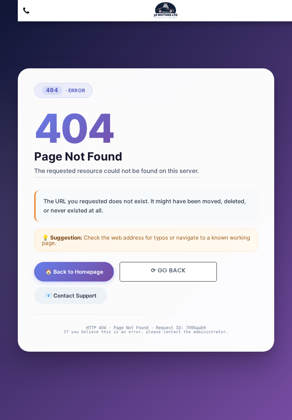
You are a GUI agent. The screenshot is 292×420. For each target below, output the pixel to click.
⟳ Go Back (168, 270)
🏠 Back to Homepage (74, 271)
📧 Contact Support (71, 295)
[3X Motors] (164, 10)
